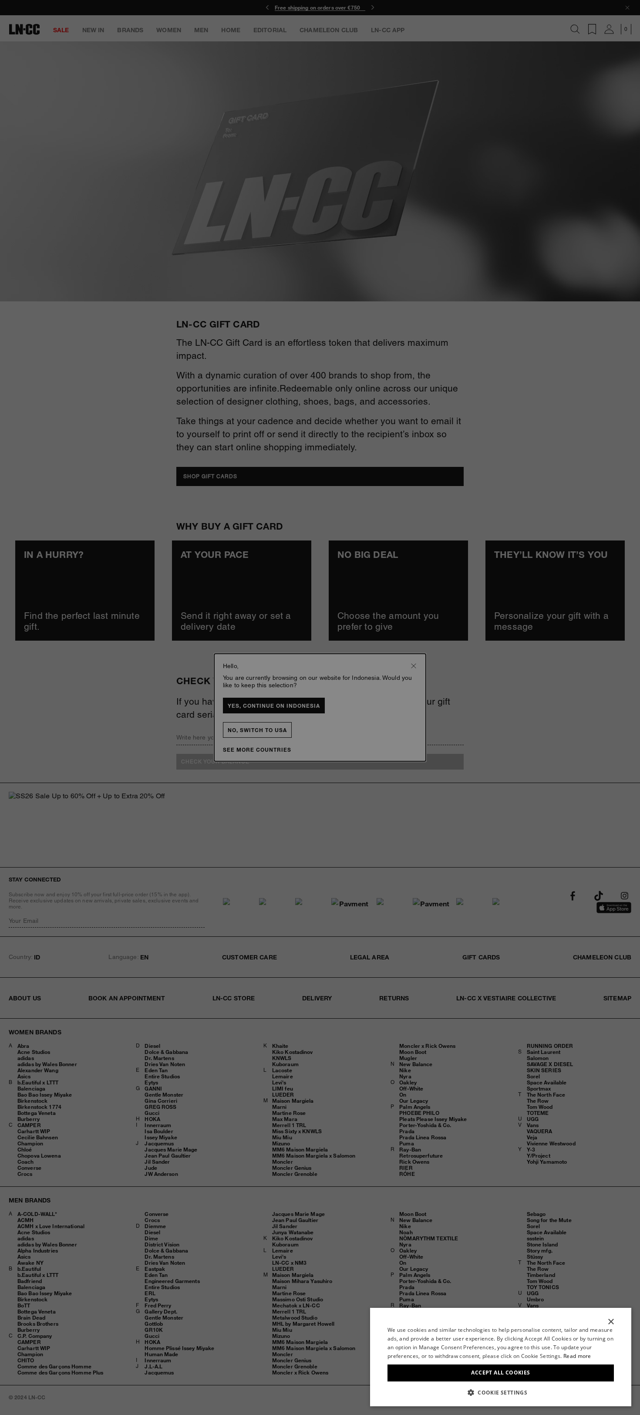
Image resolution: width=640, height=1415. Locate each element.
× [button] (610, 1322)
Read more (577, 1356)
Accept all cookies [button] (500, 1372)
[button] (500, 1392)
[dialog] (500, 1357)
